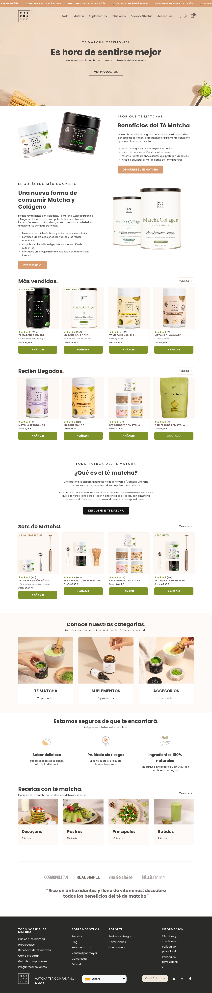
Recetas (77, 936)
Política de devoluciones (170, 962)
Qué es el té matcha (31, 939)
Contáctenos (117, 947)
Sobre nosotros (82, 947)
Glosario (77, 964)
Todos (184, 281)
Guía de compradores (32, 961)
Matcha (79, 16)
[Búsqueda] (179, 16)
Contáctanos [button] (155, 978)
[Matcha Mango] (83, 398)
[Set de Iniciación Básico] (38, 553)
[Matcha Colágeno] (83, 308)
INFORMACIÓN (170, 929)
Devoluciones (117, 942)
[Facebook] (174, 979)
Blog (74, 942)
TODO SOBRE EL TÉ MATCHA (32, 930)
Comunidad (79, 959)
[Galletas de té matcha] (174, 398)
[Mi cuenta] (186, 16)
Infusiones (119, 16)
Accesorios (165, 16)
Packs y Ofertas (141, 16)
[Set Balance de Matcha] (174, 553)
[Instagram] (182, 979)
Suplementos (98, 16)
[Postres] (83, 811)
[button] (106, 72)
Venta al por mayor (84, 953)
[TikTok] (190, 978)
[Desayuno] (38, 811)
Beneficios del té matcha (34, 950)
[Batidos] (174, 811)
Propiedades (26, 945)
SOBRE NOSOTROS (85, 929)
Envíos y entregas (120, 936)
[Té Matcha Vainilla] (129, 308)
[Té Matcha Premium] (38, 308)
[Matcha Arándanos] (38, 398)
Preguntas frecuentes (32, 967)
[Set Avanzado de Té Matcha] (83, 553)
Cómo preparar (28, 956)
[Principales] (128, 811)
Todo (65, 16)
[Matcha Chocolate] (174, 308)
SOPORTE (115, 929)
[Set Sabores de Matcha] (129, 398)
